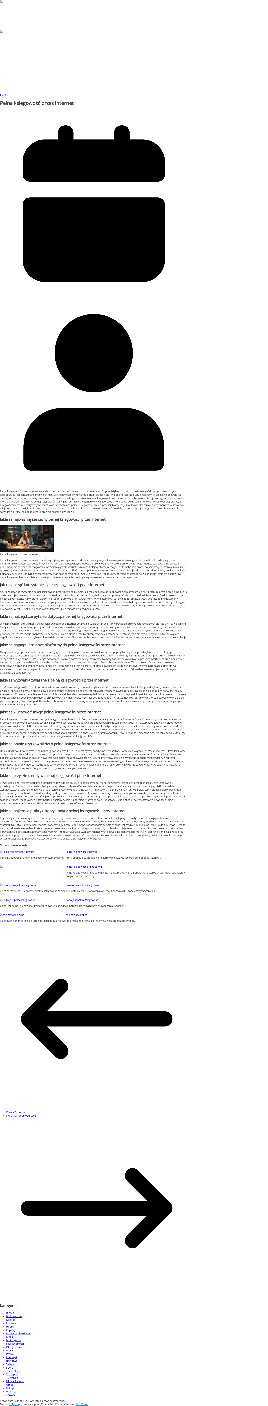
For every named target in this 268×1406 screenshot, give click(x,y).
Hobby (10, 1326)
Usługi (10, 1388)
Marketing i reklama (18, 1333)
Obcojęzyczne (14, 1347)
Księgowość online (76, 915)
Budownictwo (14, 1316)
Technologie (13, 1371)
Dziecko (10, 1319)
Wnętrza (11, 1391)
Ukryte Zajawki (15, 1381)
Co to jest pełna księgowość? (82, 900)
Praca (9, 1350)
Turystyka (12, 1378)
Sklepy (10, 1364)
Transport (12, 1374)
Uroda (9, 1384)
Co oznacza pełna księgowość (83, 885)
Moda (9, 1337)
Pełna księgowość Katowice (81, 851)
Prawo (10, 1354)
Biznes (4, 94)
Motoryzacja (13, 1340)
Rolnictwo (12, 1360)
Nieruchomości (15, 1343)
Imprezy (11, 1330)
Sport (9, 1367)
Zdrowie (11, 1395)
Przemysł (11, 1357)
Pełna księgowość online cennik (84, 866)
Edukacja (11, 1323)
